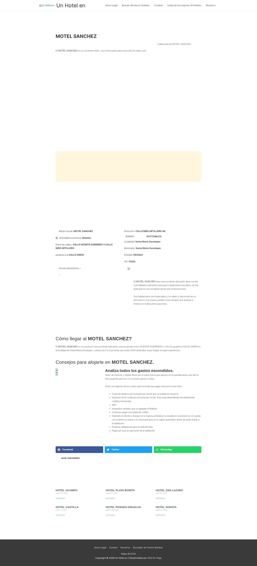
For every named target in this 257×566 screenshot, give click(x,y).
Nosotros (211, 5)
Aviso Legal (111, 5)
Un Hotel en (70, 5)
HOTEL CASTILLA (67, 507)
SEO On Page (155, 557)
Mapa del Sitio (128, 553)
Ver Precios (60, 498)
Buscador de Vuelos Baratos (148, 547)
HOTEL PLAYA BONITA (120, 490)
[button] (79, 449)
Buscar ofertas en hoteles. (136, 5)
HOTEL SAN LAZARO (169, 490)
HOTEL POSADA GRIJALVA (123, 507)
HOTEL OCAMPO (66, 490)
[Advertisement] (128, 205)
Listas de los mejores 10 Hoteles (184, 5)
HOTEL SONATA (166, 507)
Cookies (158, 5)
